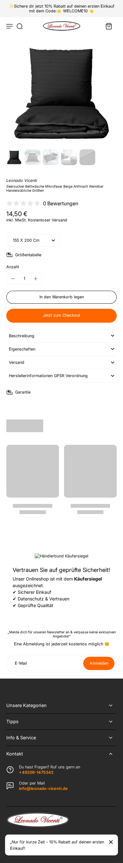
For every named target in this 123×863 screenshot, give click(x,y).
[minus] (13, 278)
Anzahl (12, 266)
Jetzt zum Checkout (61, 315)
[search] (19, 26)
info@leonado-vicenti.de (43, 788)
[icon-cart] (108, 26)
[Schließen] (111, 842)
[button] (61, 297)
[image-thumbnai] (14, 157)
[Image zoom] (61, 92)
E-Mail (21, 663)
